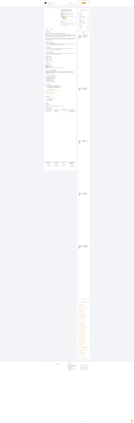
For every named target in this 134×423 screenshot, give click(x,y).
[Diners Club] (61, 366)
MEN (52, 5)
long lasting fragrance (81, 324)
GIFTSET (61, 5)
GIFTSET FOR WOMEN (82, 17)
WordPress (88, 421)
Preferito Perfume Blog (78, 5)
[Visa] (59, 366)
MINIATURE (64, 5)
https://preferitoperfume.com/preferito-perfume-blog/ (51, 93)
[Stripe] (64, 366)
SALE (68, 5)
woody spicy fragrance (82, 356)
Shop (82, 0)
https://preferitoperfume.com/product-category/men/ (53, 85)
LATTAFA (81, 322)
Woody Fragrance (80, 355)
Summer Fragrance (85, 348)
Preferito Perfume (50, 2)
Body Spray (80, 12)
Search (83, 3)
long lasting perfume (82, 325)
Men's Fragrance (82, 335)
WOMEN (55, 5)
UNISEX (58, 5)
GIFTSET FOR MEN (81, 16)
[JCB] (65, 366)
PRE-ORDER (71, 5)
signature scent (80, 348)
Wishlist (78, 0)
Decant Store (49, 5)
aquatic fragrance (81, 308)
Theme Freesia (83, 421)
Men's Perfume (81, 337)
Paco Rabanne (80, 345)
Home (45, 5)
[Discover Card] (62, 366)
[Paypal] (60, 366)
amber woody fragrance (81, 307)
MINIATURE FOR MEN (82, 21)
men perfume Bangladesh (64, 24)
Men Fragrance (81, 340)
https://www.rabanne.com (49, 100)
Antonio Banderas (85, 307)
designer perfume (81, 312)
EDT (86, 316)
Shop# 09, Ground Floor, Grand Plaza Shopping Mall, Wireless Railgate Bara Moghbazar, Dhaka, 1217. (72, 366)
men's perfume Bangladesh (82, 338)
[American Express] (56, 366)
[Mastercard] (57, 366)
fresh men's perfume (66, 23)
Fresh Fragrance (80, 319)
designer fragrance (81, 311)
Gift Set (85, 320)
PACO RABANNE (64, 25)
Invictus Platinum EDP (72, 23)
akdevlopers (69, 370)
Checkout (87, 0)
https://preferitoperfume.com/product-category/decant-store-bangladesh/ (53, 90)
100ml (80, 304)
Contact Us (80, 0)
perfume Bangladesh (83, 347)
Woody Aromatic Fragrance (82, 354)
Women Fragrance (82, 352)
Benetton (85, 308)
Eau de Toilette (82, 316)
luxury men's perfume (81, 332)
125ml (83, 304)
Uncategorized (81, 25)
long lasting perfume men (82, 328)
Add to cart (48, 165)
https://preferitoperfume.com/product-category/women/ (54, 86)
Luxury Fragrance (81, 331)
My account (85, 0)
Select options (56, 165)
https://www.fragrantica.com (49, 99)
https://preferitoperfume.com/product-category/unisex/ (54, 87)
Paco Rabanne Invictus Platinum (70, 24)
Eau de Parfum (62, 23)
